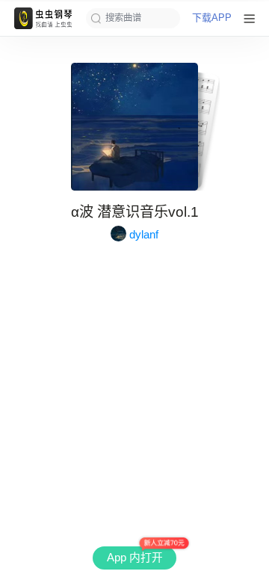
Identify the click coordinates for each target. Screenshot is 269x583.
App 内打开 (135, 558)
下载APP (212, 18)
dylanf (143, 234)
